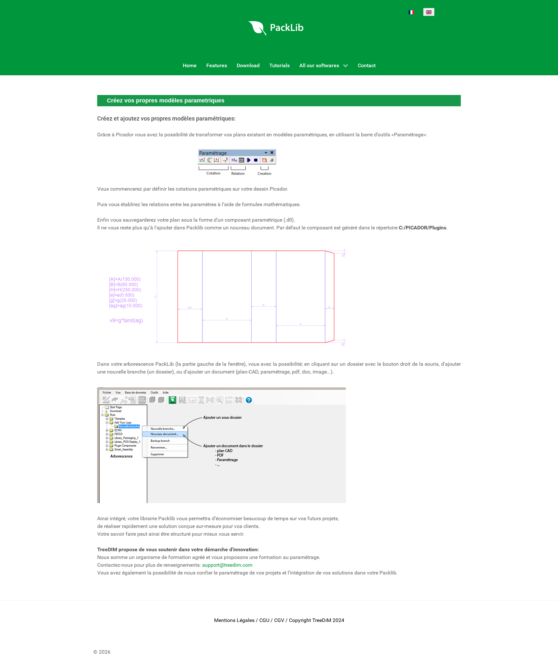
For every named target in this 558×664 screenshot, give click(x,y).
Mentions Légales (234, 620)
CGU (264, 620)
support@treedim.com (227, 565)
